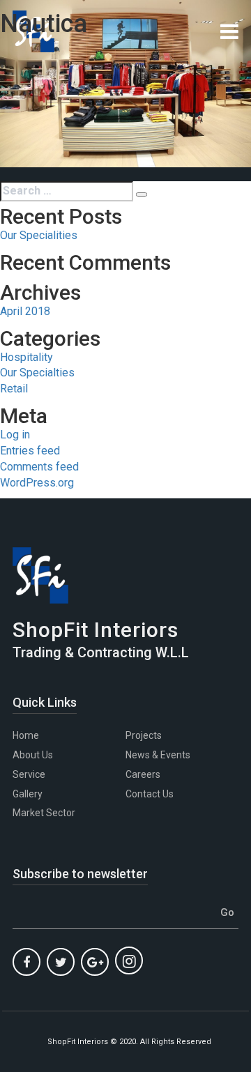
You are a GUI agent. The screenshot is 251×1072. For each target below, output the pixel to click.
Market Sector (44, 812)
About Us (33, 754)
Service (29, 774)
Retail (14, 388)
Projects (144, 735)
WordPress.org (37, 482)
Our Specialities (38, 235)
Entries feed (30, 450)
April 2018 (25, 311)
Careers (143, 774)
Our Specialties (37, 372)
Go (227, 912)
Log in (15, 434)
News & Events (158, 754)
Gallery (28, 793)
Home (26, 735)
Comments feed (39, 466)
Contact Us (150, 793)
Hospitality (26, 357)
